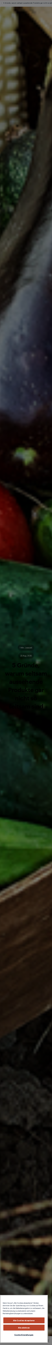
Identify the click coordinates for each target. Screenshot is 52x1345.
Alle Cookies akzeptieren (24, 1320)
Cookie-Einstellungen (23, 1334)
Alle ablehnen (24, 1327)
